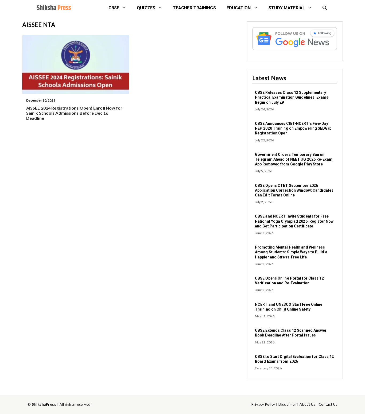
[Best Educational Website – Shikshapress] (53, 8)
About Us (307, 404)
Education (239, 7)
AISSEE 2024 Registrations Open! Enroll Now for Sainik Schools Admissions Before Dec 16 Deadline (74, 113)
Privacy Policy (263, 404)
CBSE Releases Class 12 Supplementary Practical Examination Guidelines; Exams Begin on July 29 (291, 97)
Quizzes (146, 7)
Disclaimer (287, 404)
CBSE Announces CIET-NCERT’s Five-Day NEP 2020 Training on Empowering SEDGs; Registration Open (293, 128)
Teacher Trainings (194, 7)
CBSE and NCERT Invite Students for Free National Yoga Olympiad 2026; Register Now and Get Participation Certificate (294, 221)
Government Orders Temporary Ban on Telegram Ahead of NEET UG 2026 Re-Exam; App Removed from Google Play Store (294, 159)
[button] (324, 8)
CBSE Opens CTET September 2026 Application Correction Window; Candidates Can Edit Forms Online (294, 190)
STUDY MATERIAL (287, 7)
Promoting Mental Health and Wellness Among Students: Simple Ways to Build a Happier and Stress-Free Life (291, 252)
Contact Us (328, 404)
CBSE (113, 7)
